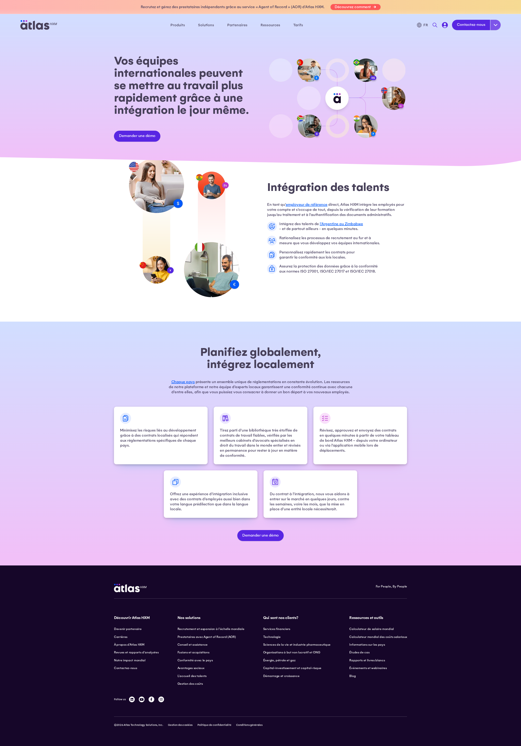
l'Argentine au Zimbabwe (341, 223)
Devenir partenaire (127, 629)
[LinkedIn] (132, 699)
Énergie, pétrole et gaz (279, 660)
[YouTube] (141, 699)
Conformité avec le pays (195, 660)
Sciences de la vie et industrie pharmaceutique (297, 644)
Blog (352, 676)
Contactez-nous (471, 24)
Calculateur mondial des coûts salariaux (378, 637)
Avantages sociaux (190, 668)
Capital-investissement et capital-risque (292, 668)
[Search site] (435, 25)
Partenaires (237, 25)
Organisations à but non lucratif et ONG (291, 652)
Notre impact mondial (130, 660)
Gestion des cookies (180, 725)
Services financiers (276, 629)
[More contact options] (495, 25)
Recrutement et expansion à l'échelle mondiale (210, 629)
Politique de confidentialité (214, 725)
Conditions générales (249, 725)
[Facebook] (151, 699)
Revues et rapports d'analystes (136, 652)
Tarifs (298, 25)
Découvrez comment (353, 6)
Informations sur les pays (367, 644)
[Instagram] (161, 699)
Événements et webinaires (368, 668)
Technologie (271, 637)
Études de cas (359, 652)
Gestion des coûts (190, 684)
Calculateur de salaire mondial (371, 629)
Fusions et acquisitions (193, 652)
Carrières (120, 637)
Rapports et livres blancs (367, 660)
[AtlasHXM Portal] (445, 25)
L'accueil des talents (192, 676)
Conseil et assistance (192, 644)
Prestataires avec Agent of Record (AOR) (206, 637)
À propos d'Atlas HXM (129, 644)
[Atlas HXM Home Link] (38, 25)
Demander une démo (137, 135)
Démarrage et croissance (281, 676)
